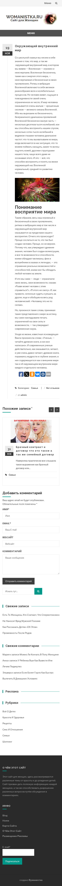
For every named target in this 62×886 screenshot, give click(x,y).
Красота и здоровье (13, 717)
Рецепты (7, 723)
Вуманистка (35, 880)
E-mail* (6, 847)
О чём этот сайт (11, 830)
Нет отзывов (52, 388)
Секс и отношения (12, 729)
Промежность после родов (16, 632)
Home (5, 820)
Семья (34, 388)
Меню (47, 3)
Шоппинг (7, 741)
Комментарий (11, 551)
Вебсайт (7, 537)
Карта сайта (9, 825)
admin (24, 395)
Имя (5, 509)
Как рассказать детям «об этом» (20, 626)
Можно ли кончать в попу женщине (39, 654)
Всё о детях (9, 711)
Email (6, 523)
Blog (4, 815)
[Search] (38, 591)
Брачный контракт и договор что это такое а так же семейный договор (35, 451)
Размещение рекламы (15, 836)
